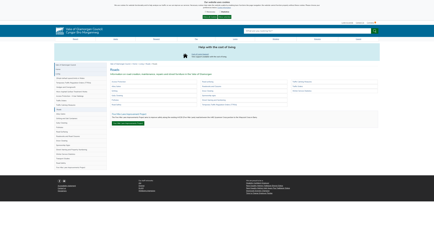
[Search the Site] (374, 31)
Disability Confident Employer (257, 183)
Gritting (114, 91)
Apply (115, 39)
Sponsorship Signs (63, 145)
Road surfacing (207, 82)
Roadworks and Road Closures (68, 136)
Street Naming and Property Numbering (71, 150)
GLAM (141, 188)
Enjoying (317, 39)
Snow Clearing (61, 141)
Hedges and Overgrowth (65, 87)
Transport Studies (63, 158)
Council (358, 39)
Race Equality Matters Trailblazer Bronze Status (264, 186)
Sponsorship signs (209, 95)
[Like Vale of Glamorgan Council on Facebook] (59, 181)
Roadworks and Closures (211, 86)
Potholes (59, 127)
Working (276, 39)
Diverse (142, 186)
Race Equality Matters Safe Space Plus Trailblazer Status (268, 188)
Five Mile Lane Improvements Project (70, 167)
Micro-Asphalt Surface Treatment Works (71, 92)
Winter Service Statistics (65, 154)
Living (235, 39)
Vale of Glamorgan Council (66, 65)
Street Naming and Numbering (214, 100)
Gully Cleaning (61, 123)
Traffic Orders (61, 101)
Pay (196, 39)
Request (156, 39)
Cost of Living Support (200, 54)
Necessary (210, 12)
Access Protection (119, 82)
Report (75, 39)
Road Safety (61, 163)
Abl (140, 183)
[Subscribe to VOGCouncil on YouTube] (64, 181)
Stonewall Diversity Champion (258, 191)
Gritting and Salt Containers (66, 118)
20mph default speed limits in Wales (70, 78)
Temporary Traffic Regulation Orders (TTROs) (73, 83)
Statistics (225, 12)
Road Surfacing (62, 132)
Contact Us (360, 23)
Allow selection (224, 17)
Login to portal (347, 23)
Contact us (62, 188)
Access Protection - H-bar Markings (70, 96)
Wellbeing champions (147, 191)
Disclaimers (62, 191)
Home (58, 69)
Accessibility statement (67, 186)
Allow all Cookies (210, 17)
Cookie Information (224, 8)
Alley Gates (60, 114)
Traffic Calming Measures (65, 105)
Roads (59, 109)
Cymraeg (370, 23)
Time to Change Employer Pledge (259, 193)
